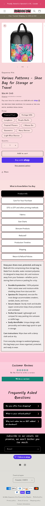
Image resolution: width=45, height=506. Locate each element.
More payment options (22, 165)
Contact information (23, 504)
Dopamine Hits (13, 497)
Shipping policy (35, 500)
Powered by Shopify (24, 497)
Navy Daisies (24, 130)
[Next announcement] (40, 4)
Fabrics (22, 214)
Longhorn (8, 120)
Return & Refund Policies (22, 256)
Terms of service (23, 500)
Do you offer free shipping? (18, 406)
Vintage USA (27, 115)
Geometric (8, 130)
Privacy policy (11, 500)
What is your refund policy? (18, 414)
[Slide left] (17, 66)
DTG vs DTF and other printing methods (22, 207)
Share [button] (6, 172)
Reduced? (22, 235)
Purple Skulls (23, 120)
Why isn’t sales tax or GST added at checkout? (20, 423)
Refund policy (37, 497)
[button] (4, 11)
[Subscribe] (37, 449)
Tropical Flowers (11, 125)
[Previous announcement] (4, 4)
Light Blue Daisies (12, 136)
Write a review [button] (22, 379)
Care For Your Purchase (22, 200)
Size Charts (22, 221)
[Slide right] (27, 66)
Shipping (4, 96)
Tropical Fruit (9, 115)
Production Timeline (23, 242)
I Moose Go (28, 125)
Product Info (22, 193)
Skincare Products (22, 228)
